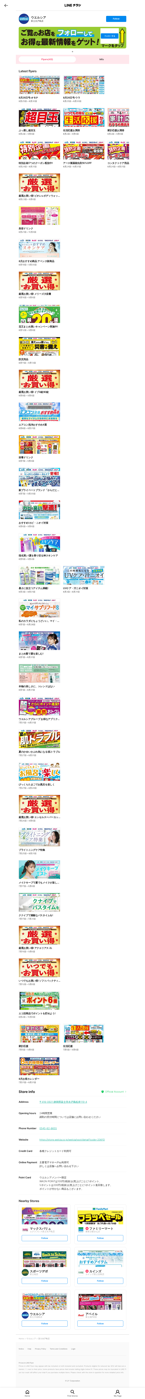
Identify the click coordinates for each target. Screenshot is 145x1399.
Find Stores (72, 1396)
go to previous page (6, 5)
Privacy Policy (40, 1349)
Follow (116, 19)
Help (29, 1349)
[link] (24, 19)
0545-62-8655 (48, 1128)
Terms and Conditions (58, 1349)
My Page (118, 1396)
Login (73, 1349)
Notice (21, 1349)
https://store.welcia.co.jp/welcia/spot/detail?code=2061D (72, 1139)
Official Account (114, 1091)
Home (27, 1396)
